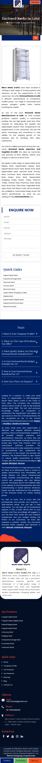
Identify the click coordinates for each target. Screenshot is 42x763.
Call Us (7, 761)
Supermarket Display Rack (13, 300)
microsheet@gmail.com (16, 701)
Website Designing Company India (21, 756)
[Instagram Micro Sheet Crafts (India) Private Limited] (17, 736)
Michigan (13, 463)
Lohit (17, 22)
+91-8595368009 (13, 710)
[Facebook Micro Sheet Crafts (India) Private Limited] (3, 736)
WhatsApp (22, 761)
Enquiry (35, 761)
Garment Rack (9, 282)
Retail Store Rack (9, 306)
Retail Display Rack (9, 624)
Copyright (7, 749)
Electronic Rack (9, 289)
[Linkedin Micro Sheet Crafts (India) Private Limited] (22, 736)
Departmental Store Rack (13, 303)
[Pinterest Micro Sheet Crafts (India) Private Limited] (12, 736)
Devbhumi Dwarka (20, 423)
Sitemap (6, 677)
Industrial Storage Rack (12, 279)
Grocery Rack (8, 286)
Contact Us (7, 685)
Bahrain (10, 527)
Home (11, 22)
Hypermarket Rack (9, 628)
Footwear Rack (8, 643)
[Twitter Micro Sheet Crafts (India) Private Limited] (8, 736)
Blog (5, 681)
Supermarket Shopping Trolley (15, 293)
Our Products (8, 670)
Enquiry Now (35, 2)
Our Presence (8, 673)
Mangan (28, 527)
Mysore (21, 463)
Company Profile (10, 666)
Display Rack (8, 296)
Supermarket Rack (10, 275)
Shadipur (7, 423)
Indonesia (18, 527)
